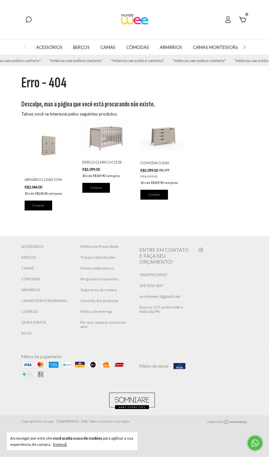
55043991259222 (153, 274)
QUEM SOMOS (33, 322)
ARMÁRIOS (171, 47)
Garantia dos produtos (99, 300)
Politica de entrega (96, 311)
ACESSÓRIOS (49, 47)
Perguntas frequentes (99, 279)
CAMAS (107, 47)
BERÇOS (81, 47)
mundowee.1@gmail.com (159, 296)
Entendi (60, 444)
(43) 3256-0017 (151, 285)
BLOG (26, 333)
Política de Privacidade (99, 246)
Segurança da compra (98, 290)
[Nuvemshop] (227, 422)
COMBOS (29, 311)
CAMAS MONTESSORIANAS (220, 47)
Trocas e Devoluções (98, 257)
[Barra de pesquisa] (28, 21)
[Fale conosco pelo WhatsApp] (255, 443)
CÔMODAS (137, 47)
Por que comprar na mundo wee (103, 324)
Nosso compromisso (97, 268)
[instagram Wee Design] (200, 250)
